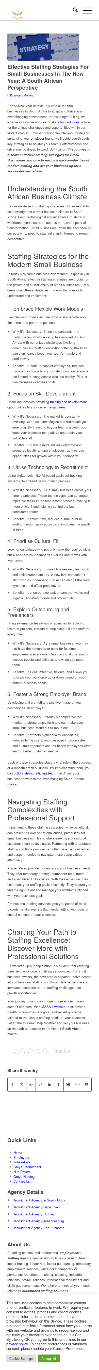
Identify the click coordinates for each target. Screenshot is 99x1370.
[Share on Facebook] (12, 1084)
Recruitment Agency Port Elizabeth (38, 1227)
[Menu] (85, 10)
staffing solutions (67, 122)
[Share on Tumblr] (58, 1084)
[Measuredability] (41, 10)
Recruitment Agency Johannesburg (38, 1220)
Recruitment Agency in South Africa (38, 1200)
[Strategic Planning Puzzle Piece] (43, 47)
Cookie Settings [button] (21, 1358)
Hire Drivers (22, 1171)
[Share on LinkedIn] (49, 1084)
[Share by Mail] (86, 1084)
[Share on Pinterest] (40, 1084)
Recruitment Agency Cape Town (36, 1206)
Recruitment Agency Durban (33, 1214)
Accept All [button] (49, 1358)
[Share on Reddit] (77, 1084)
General (29, 95)
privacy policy (17, 1343)
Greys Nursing (24, 1176)
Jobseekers (21, 1162)
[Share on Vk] (68, 1084)
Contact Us (21, 1181)
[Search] (73, 10)
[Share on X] (21, 1084)
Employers (16, 95)
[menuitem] (73, 10)
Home (17, 1152)
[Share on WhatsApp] (31, 1084)
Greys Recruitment (27, 1166)
